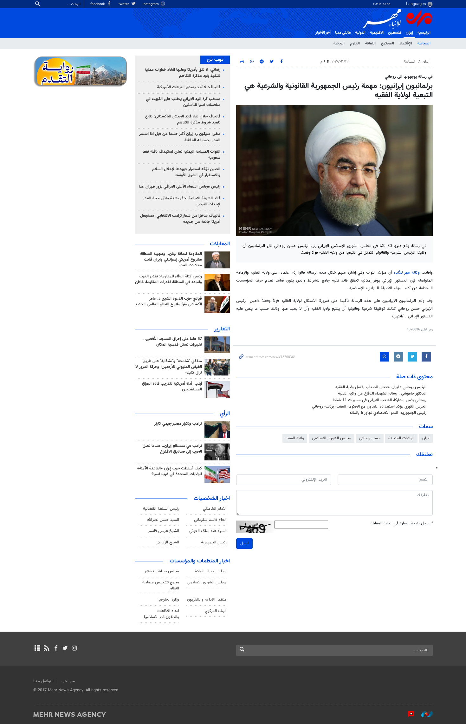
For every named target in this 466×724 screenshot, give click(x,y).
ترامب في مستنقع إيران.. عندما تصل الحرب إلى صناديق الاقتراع (172, 449)
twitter (124, 4)
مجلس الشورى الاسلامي (331, 438)
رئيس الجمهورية (214, 542)
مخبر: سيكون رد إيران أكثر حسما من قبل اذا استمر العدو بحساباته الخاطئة (179, 137)
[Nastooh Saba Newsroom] (424, 714)
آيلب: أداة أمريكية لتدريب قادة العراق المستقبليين (172, 387)
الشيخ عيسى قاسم (163, 531)
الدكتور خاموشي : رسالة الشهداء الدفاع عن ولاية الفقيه (382, 393)
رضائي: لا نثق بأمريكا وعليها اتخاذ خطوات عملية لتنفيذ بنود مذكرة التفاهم (182, 73)
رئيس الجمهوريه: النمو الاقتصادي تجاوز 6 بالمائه (388, 413)
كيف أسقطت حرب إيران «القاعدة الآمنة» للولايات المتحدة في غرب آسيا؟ (169, 471)
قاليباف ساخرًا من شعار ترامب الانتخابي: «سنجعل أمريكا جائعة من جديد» (180, 219)
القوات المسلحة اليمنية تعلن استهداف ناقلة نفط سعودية (181, 155)
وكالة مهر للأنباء (407, 272)
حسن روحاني (369, 438)
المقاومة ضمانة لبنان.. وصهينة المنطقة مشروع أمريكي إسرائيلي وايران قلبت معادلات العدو (171, 260)
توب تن (215, 60)
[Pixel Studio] (408, 714)
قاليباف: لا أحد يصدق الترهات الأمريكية (188, 87)
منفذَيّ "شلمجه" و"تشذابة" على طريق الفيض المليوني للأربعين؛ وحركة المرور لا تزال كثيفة (168, 367)
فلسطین (394, 33)
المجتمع (387, 43)
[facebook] (56, 648)
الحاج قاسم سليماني (210, 520)
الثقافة (370, 43)
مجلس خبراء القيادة (211, 571)
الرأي (225, 414)
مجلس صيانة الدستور (161, 571)
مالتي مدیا (343, 33)
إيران (409, 33)
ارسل (244, 543)
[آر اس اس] (46, 648)
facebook (98, 4)
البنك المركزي (216, 611)
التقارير (222, 329)
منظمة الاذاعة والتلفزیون (207, 599)
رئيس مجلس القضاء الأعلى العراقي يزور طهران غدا (179, 186)
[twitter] (65, 648)
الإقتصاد (405, 43)
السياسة (423, 43)
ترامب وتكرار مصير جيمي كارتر (178, 424)
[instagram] (74, 648)
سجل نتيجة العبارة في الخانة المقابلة (402, 524)
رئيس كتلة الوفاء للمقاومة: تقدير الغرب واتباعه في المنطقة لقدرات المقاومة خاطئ (168, 279)
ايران (426, 438)
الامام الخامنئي (215, 509)
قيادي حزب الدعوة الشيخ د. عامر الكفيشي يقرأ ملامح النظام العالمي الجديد (168, 302)
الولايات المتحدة (401, 438)
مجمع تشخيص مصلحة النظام (160, 585)
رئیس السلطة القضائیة (161, 509)
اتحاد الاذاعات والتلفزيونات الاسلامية (161, 614)
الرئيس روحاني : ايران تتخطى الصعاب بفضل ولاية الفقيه (380, 387)
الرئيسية (423, 33)
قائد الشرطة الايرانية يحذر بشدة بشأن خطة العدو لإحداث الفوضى (181, 201)
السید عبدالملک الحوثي (208, 531)
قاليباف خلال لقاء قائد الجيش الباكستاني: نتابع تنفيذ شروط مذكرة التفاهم (182, 119)
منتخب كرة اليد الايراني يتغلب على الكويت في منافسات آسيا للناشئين (183, 102)
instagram (151, 4)
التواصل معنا (43, 681)
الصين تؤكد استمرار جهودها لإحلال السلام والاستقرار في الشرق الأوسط (186, 172)
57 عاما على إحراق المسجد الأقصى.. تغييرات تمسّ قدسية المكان (172, 342)
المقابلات (220, 244)
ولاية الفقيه (295, 438)
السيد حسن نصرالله (163, 520)
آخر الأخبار (323, 33)
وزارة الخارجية (168, 599)
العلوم (355, 43)
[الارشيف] (37, 648)
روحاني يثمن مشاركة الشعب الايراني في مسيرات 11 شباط (379, 400)
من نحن (68, 681)
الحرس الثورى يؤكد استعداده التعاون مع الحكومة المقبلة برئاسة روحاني (369, 406)
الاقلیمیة (377, 33)
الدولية (360, 33)
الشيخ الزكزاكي (167, 542)
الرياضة (339, 43)
